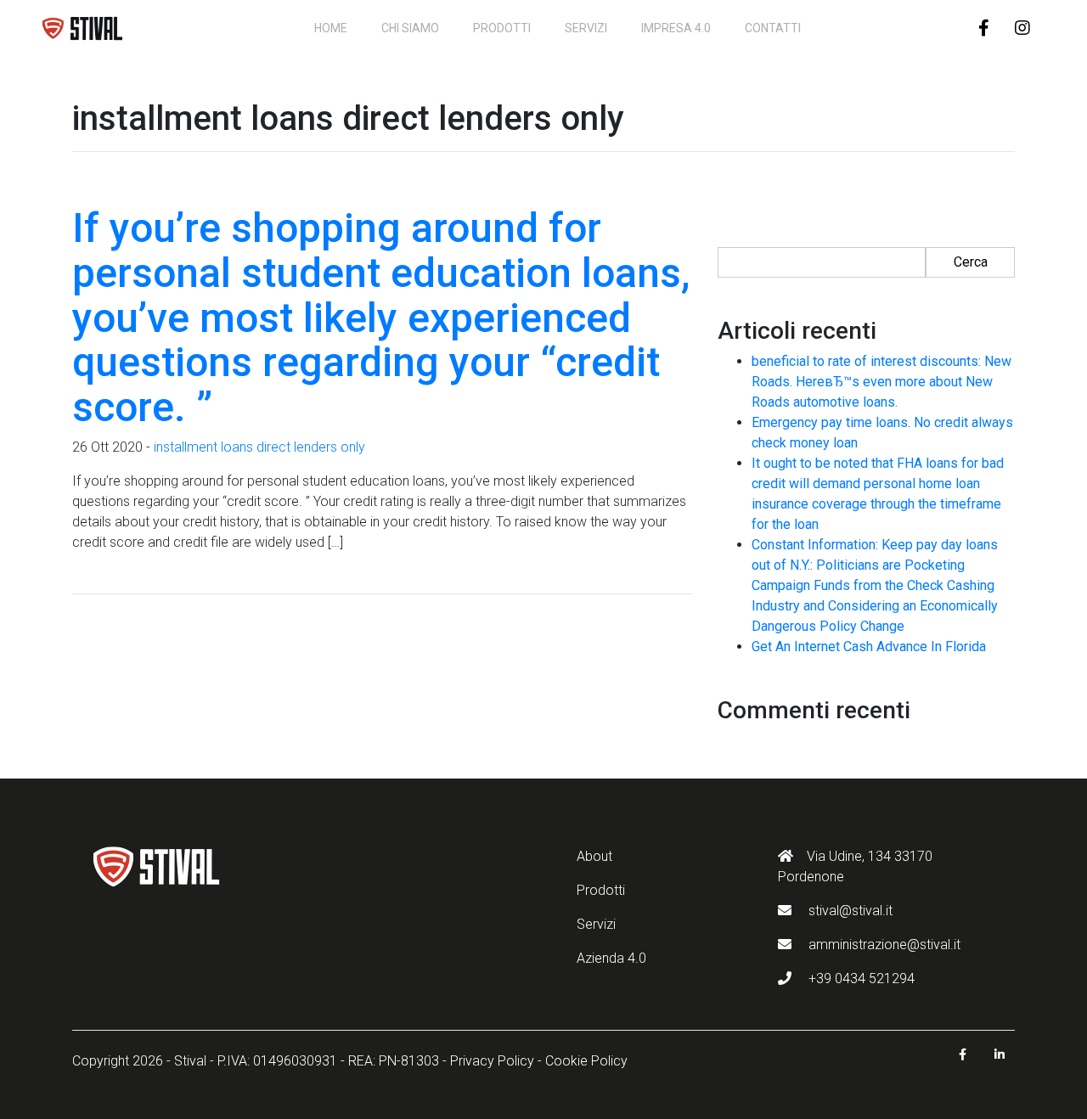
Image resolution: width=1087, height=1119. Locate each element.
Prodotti (502, 28)
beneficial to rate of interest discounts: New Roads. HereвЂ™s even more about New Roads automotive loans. (881, 381)
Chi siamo (410, 28)
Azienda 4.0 (611, 958)
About (594, 856)
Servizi (586, 28)
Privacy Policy (492, 1061)
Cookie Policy (586, 1061)
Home (330, 28)
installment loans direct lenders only (259, 447)
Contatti (773, 28)
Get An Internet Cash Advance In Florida (869, 646)
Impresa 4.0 (676, 28)
